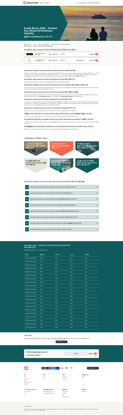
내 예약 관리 (65, 376)
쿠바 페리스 (84, 391)
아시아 (34, 44)
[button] (62, 187)
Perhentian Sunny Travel (44, 96)
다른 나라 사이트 (27, 391)
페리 (44, 378)
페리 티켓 (26, 384)
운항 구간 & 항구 (27, 382)
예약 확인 (64, 378)
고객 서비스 (26, 378)
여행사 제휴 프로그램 (47, 391)
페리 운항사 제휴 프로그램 (48, 393)
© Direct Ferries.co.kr (28, 406)
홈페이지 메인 (27, 44)
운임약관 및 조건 (66, 396)
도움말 (83, 376)
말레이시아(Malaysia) (44, 44)
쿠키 (63, 395)
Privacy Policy (65, 391)
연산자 (25, 380)
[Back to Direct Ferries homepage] (30, 3)
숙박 (44, 376)
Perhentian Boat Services (67, 96)
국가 (25, 376)
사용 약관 (64, 393)
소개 (25, 393)
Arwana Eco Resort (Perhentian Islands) (60, 44)
